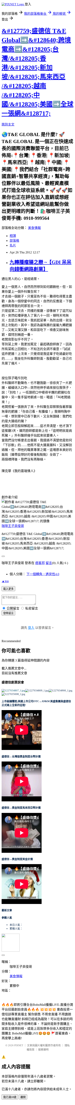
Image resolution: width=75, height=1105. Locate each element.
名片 (13, 245)
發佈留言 (8, 613)
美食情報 (34, 228)
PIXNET (18, 1045)
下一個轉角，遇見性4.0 (42, 574)
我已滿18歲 (9, 1097)
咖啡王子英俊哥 (13, 526)
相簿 (13, 235)
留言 (49, 563)
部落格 (14, 240)
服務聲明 (43, 1049)
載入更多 (8, 588)
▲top (5, 581)
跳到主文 (8, 124)
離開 (23, 1097)
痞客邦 (40, 563)
